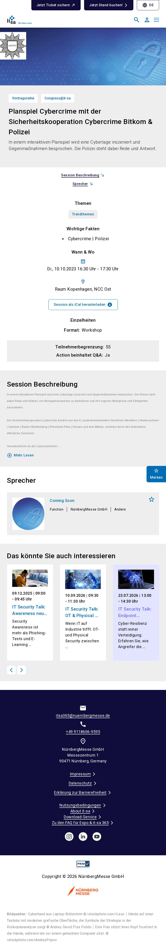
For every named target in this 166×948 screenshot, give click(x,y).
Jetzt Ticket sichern (53, 5)
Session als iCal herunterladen (83, 304)
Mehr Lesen (20, 455)
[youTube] (97, 836)
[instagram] (69, 836)
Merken (151, 499)
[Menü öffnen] (156, 19)
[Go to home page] (43, 22)
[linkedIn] (83, 836)
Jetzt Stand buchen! (106, 5)
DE (148, 5)
